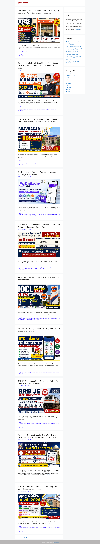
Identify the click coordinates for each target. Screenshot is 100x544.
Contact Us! (65, 2)
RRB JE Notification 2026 (42, 424)
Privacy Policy (72, 2)
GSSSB (67, 81)
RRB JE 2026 (28, 424)
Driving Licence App (22, 370)
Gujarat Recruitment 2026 (38, 163)
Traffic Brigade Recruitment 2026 (32, 54)
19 (22, 537)
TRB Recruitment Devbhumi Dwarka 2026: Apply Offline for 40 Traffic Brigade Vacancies (73, 43)
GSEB (67, 77)
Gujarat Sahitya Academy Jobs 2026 (28, 268)
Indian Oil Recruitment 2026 (23, 318)
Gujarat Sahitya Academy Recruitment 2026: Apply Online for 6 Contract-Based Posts (74, 61)
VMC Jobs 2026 (51, 528)
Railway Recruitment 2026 (52, 423)
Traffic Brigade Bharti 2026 (22, 54)
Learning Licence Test (51, 370)
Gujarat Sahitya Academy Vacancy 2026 (40, 268)
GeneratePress (56, 542)
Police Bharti (24, 51)
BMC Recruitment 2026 (54, 161)
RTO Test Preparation (55, 372)
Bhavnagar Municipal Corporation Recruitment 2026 (35, 161)
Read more (48, 474)
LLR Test (56, 370)
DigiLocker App (25, 214)
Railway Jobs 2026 (44, 423)
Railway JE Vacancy (37, 423)
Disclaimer (79, 2)
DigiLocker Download (32, 214)
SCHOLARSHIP (69, 87)
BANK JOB (21, 106)
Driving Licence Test (29, 370)
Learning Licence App (43, 370)
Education (49, 2)
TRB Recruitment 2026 (47, 54)
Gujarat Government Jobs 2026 (36, 267)
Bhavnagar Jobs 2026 (22, 161)
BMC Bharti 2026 (47, 161)
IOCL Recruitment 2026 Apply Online (32, 319)
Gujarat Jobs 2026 (43, 527)
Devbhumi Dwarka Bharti (23, 52)
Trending (20, 51)
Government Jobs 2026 (21, 163)
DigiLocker (21, 214)
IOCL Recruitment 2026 (22, 319)
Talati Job (68, 89)
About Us (59, 2)
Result (54, 2)
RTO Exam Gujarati (35, 372)
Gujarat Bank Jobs (40, 109)
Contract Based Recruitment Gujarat (25, 267)
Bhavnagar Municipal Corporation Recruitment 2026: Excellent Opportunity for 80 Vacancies (73, 53)
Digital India (51, 214)
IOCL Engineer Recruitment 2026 (34, 318)
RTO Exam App (28, 372)
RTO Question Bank (47, 372)
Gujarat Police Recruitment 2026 (54, 52)
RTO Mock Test (41, 372)
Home (43, 2)
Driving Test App (36, 370)
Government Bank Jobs (32, 109)
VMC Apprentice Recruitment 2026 (42, 528)
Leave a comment (22, 55)
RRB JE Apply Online (34, 424)
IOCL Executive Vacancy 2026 (55, 318)
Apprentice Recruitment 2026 (24, 527)
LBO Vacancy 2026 (46, 109)
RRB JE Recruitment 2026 (52, 424)
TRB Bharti (41, 54)
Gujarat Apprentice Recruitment (34, 527)
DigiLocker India (39, 214)
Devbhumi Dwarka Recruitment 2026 (34, 52)
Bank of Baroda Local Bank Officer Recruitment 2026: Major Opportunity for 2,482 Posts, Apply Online (38, 65)
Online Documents (36, 215)
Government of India (29, 215)
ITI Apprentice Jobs (49, 527)
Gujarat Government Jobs (45, 52)
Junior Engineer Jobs (30, 423)
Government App (22, 215)
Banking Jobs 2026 (25, 109)
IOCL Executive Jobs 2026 (44, 318)
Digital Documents (46, 214)
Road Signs (19, 372)
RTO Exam (23, 372)
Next (25, 537)
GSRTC (67, 79)
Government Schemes (70, 75)
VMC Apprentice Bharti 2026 (31, 528)
